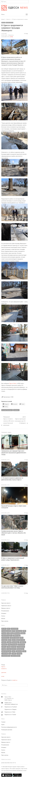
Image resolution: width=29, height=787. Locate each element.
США (12, 633)
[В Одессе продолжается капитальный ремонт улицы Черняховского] (14, 542)
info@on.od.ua (8, 702)
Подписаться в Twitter (10, 712)
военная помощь (14, 637)
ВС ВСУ (4, 628)
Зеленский (19, 631)
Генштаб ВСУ (14, 628)
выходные (4, 640)
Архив (2, 724)
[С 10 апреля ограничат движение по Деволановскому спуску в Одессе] (14, 462)
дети (10, 640)
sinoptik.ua (14, 680)
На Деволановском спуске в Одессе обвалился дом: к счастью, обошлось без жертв (13, 532)
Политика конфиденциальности (9, 727)
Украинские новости (6, 605)
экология (19, 653)
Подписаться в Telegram (10, 709)
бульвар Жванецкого (7, 410)
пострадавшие (20, 646)
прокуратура (21, 649)
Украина (23, 633)
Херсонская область (7, 635)
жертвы (4, 642)
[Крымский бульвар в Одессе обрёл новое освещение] (14, 487)
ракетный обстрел (6, 651)
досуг (13, 640)
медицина (4, 644)
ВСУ (8, 628)
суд (10, 653)
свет (13, 651)
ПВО (24, 631)
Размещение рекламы (6, 729)
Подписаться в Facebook (11, 706)
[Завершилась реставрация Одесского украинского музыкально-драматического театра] (14, 435)
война (21, 637)
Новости (3, 22)
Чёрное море (17, 635)
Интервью (3, 613)
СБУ (8, 633)
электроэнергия (6, 655)
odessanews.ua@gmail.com (11, 704)
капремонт (16, 410)
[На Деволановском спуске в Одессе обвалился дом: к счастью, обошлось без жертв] (14, 515)
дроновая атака (20, 640)
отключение (21, 644)
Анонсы (3, 616)
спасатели (18, 651)
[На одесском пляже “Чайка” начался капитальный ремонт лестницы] (14, 568)
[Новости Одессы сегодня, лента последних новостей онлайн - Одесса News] (14, 8)
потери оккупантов (11, 649)
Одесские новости (9, 22)
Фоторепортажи (5, 610)
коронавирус (16, 642)
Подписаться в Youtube (10, 714)
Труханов (17, 633)
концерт (9, 642)
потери (3, 649)
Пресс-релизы (4, 621)
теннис (14, 653)
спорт (24, 651)
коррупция (22, 642)
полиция (14, 646)
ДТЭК (13, 631)
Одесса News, (13, 383)
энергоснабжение (15, 655)
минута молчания (12, 644)
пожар (8, 646)
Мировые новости (5, 608)
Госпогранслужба (6, 631)
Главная (3, 722)
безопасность (5, 637)
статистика (4, 653)
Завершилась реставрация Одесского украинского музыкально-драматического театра (13, 452)
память (3, 646)
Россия (3, 633)
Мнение (3, 618)
